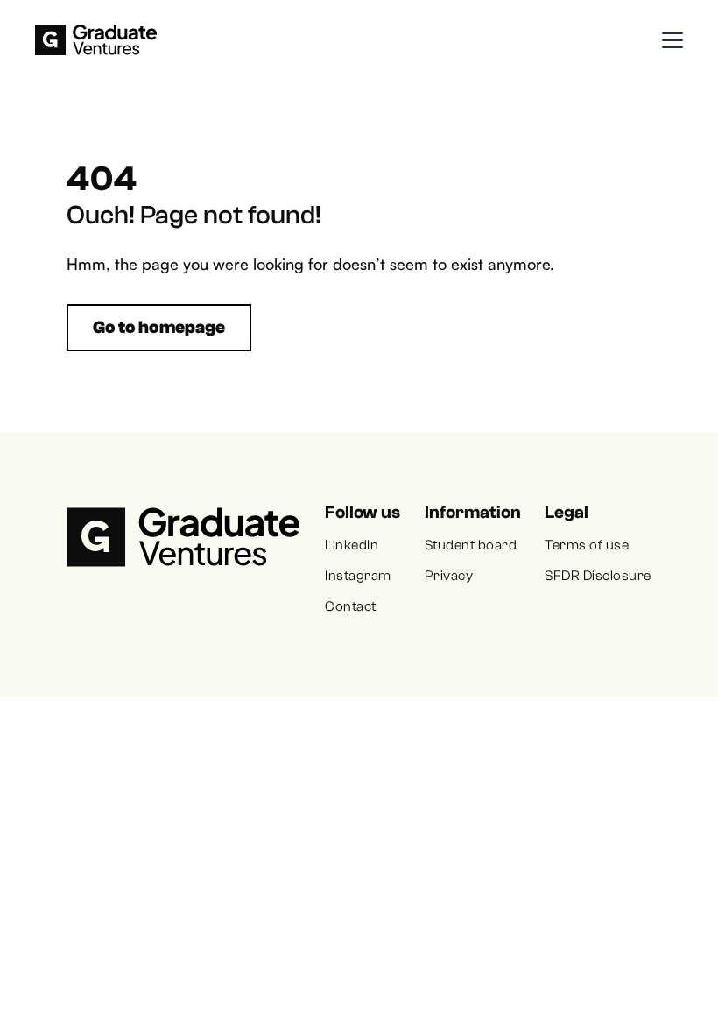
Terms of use (587, 545)
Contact (350, 606)
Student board (471, 545)
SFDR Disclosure (598, 576)
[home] (96, 40)
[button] (672, 40)
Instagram (358, 576)
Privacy (449, 576)
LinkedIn (351, 545)
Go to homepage (159, 327)
